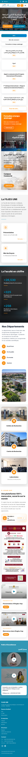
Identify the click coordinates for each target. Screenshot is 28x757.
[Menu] (25, 5)
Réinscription (4, 715)
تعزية (14, 17)
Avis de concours (14, 40)
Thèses (3, 720)
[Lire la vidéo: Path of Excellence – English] (14, 659)
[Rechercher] (22, 5)
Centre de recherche (6, 731)
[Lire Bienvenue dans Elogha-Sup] (14, 619)
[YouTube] (23, 1)
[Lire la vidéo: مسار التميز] (14, 676)
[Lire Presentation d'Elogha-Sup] (14, 591)
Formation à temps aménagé (14, 44)
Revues (3, 724)
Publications (4, 722)
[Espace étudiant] (18, 5)
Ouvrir (6, 607)
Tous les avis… (14, 108)
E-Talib (2, 713)
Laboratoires (4, 733)
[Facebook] (20, 1)
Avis (14, 35)
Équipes (3, 730)
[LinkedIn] (26, 1)
